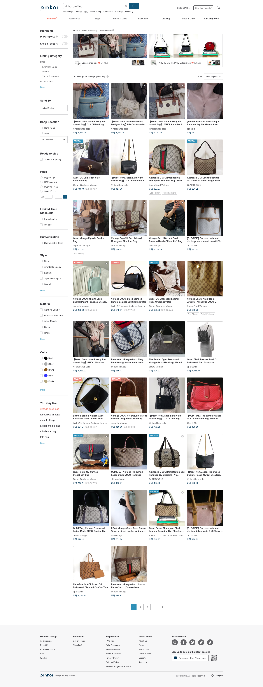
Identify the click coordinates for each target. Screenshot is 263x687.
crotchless (108, 11)
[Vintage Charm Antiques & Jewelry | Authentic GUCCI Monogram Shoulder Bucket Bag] (205, 279)
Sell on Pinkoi (183, 7)
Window (43, 658)
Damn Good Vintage (159, 184)
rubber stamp (95, 11)
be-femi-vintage (118, 245)
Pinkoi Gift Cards (47, 649)
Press (141, 645)
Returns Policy (112, 662)
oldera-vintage (156, 366)
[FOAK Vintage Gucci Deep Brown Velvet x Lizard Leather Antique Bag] (129, 508)
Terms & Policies (113, 654)
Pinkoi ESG (144, 649)
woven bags (68, 11)
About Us (143, 641)
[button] (65, 197)
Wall (42, 654)
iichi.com (143, 662)
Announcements (113, 649)
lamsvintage (155, 245)
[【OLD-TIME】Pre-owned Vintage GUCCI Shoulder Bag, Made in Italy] (205, 395)
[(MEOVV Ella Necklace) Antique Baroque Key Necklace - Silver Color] (205, 101)
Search (134, 6)
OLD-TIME (192, 245)
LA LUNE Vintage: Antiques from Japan (130, 306)
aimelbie (191, 128)
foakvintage (116, 535)
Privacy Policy (112, 658)
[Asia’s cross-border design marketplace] (49, 8)
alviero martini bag (50, 425)
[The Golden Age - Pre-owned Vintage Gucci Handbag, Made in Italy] (167, 339)
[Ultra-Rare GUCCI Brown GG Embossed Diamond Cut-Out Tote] (91, 564)
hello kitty (129, 11)
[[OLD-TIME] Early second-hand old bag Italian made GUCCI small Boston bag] (205, 508)
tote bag (44, 437)
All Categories (46, 641)
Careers (142, 658)
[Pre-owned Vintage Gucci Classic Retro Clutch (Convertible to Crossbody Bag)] (129, 564)
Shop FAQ (77, 645)
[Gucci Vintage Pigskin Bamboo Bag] (91, 218)
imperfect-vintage (81, 245)
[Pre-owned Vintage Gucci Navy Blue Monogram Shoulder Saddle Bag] (129, 339)
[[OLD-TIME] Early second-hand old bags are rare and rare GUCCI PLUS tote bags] (205, 218)
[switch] (54, 36)
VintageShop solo (81, 128)
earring (79, 11)
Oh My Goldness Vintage (85, 184)
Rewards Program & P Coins (118, 666)
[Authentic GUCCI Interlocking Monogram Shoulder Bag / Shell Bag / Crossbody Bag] (167, 157)
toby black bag (48, 431)
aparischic (192, 366)
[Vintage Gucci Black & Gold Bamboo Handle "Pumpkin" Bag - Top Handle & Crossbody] (167, 218)
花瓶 (86, 11)
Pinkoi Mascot (145, 654)
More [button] (42, 87)
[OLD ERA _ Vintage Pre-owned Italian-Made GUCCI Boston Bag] (91, 508)
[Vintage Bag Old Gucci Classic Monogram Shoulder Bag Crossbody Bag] (129, 218)
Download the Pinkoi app (192, 658)
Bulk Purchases (113, 645)
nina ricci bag (47, 420)
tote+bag (119, 11)
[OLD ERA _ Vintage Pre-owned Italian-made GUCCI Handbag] (129, 452)
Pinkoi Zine (45, 645)
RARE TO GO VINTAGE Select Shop (166, 535)
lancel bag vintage (50, 414)
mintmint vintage (81, 306)
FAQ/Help (110, 641)
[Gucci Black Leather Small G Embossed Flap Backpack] (205, 339)
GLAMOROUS (194, 184)
